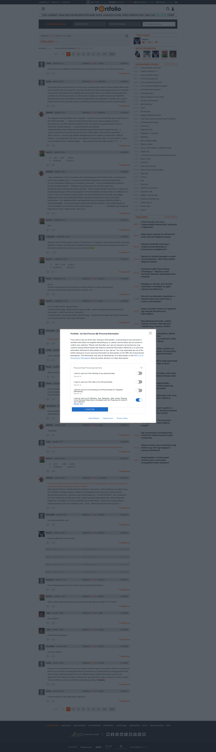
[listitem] (108, 367)
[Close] (151, 334)
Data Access (108, 418)
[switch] (139, 373)
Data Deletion (93, 418)
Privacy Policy (122, 418)
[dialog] (108, 376)
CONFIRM (90, 409)
